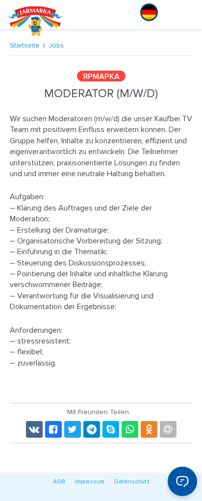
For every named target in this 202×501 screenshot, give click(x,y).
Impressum (89, 481)
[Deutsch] (149, 12)
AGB (59, 481)
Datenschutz (132, 481)
